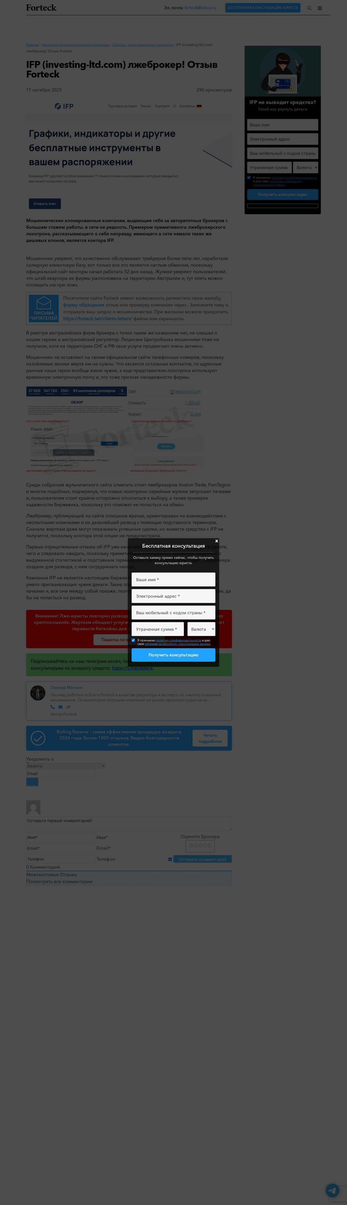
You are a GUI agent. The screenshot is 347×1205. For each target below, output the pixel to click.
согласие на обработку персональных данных (177, 644)
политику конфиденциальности (178, 640)
